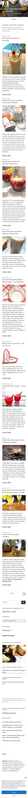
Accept (14, 792)
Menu (14, 19)
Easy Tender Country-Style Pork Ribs (11, 722)
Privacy (14, 795)
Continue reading (6, 94)
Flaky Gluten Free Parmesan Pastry (11, 740)
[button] (25, 778)
